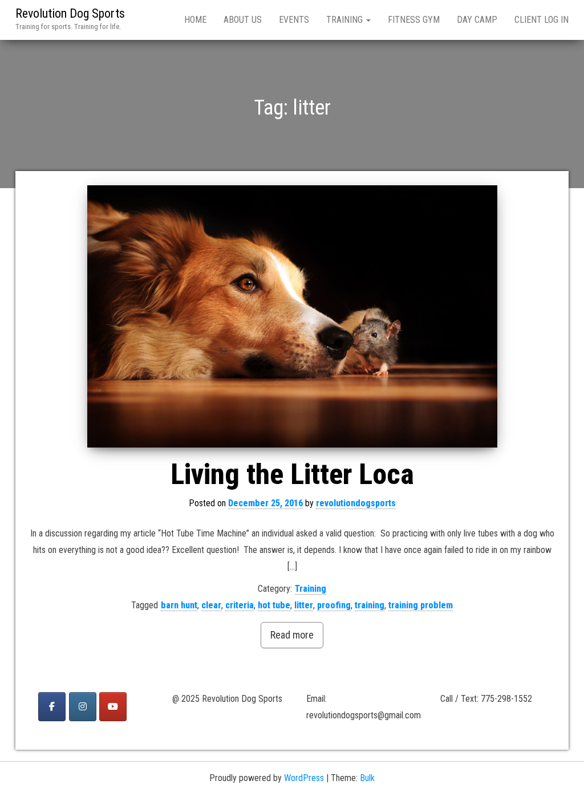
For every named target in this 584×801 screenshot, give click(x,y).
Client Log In (541, 19)
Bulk (367, 777)
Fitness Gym (414, 19)
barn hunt (179, 605)
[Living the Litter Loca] (292, 316)
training (369, 605)
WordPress (304, 777)
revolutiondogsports (356, 503)
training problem (420, 605)
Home (195, 19)
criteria (239, 605)
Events (294, 19)
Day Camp (477, 19)
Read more (292, 635)
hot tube (274, 605)
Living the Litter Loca (292, 474)
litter (303, 605)
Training (345, 19)
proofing (334, 605)
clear (211, 605)
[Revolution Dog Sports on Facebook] (52, 706)
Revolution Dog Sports (70, 13)
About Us (243, 19)
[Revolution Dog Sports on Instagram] (82, 706)
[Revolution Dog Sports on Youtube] (113, 706)
